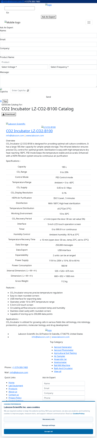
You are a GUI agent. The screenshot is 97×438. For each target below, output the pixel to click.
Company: (5, 48)
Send (48, 96)
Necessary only (49, 419)
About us (13, 391)
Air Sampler (59, 356)
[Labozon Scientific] (48, 124)
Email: (3, 39)
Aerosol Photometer (64, 350)
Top (5, 101)
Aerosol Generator (63, 347)
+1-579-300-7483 (20, 367)
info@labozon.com (12, 1)
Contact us (14, 394)
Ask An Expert (48, 16)
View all (57, 371)
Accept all (48, 431)
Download (10, 114)
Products (13, 388)
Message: (4, 72)
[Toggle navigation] (88, 22)
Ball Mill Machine (62, 365)
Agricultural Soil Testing (65, 353)
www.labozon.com (35, 135)
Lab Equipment (16, 385)
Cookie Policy (78, 413)
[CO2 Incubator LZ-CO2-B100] (48, 127)
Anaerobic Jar (60, 359)
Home (11, 382)
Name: (3, 30)
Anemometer (60, 362)
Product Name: (7, 57)
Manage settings (48, 425)
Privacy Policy (15, 397)
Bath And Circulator (63, 368)
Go (7, 12)
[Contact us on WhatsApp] (23, 1)
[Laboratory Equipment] (48, 4)
